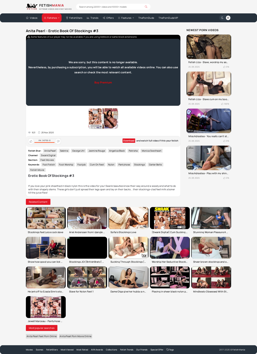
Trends (94, 17)
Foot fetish (49, 164)
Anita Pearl (50, 150)
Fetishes (52, 17)
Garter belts (155, 164)
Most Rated (82, 349)
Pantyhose (124, 164)
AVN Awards (97, 349)
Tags (171, 349)
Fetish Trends (126, 349)
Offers (110, 17)
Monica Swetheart (152, 150)
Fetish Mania (238, 349)
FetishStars (75, 17)
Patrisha (133, 150)
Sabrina (64, 150)
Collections (111, 349)
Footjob (81, 164)
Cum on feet (97, 164)
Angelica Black (117, 150)
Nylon (111, 164)
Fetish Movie (37, 169)
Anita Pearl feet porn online (42, 336)
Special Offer (157, 349)
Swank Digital (48, 155)
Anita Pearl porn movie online (75, 336)
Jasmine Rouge (97, 150)
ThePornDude (146, 17)
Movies (29, 349)
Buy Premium (103, 82)
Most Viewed (67, 349)
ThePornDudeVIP (168, 17)
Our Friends (141, 349)
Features (126, 17)
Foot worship (66, 164)
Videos (33, 17)
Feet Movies (47, 160)
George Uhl (78, 150)
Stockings (139, 164)
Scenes (39, 349)
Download (128, 140)
